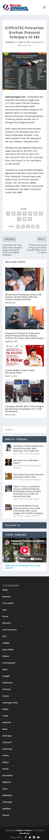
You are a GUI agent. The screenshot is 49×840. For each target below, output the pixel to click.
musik (5, 715)
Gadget (6, 643)
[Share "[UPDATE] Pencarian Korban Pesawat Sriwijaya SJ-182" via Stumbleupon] (19, 219)
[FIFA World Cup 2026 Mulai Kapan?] (8, 462)
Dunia (5, 616)
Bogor (5, 590)
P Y (16, 42)
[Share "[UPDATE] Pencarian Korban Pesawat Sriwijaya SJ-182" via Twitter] (13, 213)
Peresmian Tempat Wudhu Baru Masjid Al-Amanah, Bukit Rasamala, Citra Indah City (28, 448)
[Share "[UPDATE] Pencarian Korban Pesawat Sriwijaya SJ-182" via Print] (30, 219)
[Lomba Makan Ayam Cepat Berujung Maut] (24, 355)
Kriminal (6, 689)
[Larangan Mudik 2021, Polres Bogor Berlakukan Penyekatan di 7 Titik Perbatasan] (24, 391)
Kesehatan (7, 682)
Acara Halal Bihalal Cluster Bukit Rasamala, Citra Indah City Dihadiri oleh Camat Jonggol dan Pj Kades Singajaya (28, 509)
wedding (6, 808)
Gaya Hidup (7, 649)
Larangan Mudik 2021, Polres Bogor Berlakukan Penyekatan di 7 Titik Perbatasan (24, 408)
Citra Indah (28, 453)
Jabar (5, 669)
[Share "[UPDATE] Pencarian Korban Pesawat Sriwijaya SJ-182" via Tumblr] (24, 213)
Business (6, 596)
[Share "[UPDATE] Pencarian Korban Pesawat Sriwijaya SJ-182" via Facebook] (8, 213)
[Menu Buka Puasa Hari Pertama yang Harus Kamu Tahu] (8, 476)
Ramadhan (37, 479)
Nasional (37, 42)
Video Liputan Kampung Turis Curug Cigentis (22, 566)
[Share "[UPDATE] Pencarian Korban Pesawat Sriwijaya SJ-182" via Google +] (19, 213)
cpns (4, 609)
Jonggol (36, 453)
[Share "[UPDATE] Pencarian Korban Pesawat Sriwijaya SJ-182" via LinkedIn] (35, 213)
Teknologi (7, 802)
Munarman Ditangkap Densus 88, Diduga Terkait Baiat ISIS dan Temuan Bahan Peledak (23, 297)
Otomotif (7, 742)
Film (4, 636)
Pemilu (5, 755)
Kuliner (5, 696)
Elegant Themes (24, 830)
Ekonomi (6, 623)
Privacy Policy (16, 837)
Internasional (29, 465)
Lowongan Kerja (10, 702)
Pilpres (5, 762)
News (4, 729)
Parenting (7, 749)
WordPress (25, 833)
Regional (6, 782)
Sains (4, 788)
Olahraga (17, 467)
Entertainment (9, 629)
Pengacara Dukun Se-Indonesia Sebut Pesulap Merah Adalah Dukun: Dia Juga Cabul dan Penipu (24, 335)
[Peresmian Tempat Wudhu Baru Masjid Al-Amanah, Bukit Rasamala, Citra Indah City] (8, 447)
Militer (5, 709)
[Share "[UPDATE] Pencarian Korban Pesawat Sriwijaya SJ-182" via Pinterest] (30, 213)
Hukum (5, 656)
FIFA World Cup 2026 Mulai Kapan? (25, 461)
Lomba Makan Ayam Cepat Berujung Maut (19, 371)
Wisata (5, 815)
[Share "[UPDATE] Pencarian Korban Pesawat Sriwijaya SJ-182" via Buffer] (41, 213)
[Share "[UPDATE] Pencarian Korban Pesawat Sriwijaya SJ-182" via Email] (24, 219)
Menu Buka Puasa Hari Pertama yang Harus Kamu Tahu (28, 475)
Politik (5, 769)
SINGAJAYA (36, 516)
